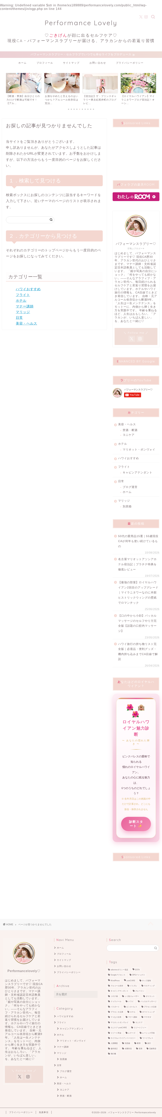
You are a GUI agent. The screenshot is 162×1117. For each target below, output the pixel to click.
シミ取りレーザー (132, 996)
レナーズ (131, 1033)
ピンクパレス (131, 1007)
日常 (19, 318)
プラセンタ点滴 (117, 1012)
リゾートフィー (140, 1028)
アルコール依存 (117, 986)
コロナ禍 (114, 996)
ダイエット (150, 996)
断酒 (138, 1043)
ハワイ (131, 1002)
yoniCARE (131, 981)
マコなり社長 (116, 1017)
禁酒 (140, 1049)
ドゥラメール (116, 1002)
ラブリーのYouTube (136, 380)
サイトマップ (71, 62)
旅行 (149, 1043)
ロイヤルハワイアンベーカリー (123, 1038)
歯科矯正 (114, 1049)
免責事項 (43, 1112)
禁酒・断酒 (130, 430)
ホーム (22, 62)
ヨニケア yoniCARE (119, 1028)
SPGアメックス (138, 975)
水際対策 (128, 1049)
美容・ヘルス (26, 323)
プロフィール (45, 62)
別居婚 (127, 506)
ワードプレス (147, 1038)
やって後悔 (146, 981)
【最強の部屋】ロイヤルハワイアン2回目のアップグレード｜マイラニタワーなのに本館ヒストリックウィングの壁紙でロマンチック (138, 592)
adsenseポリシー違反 (119, 970)
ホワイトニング (148, 1012)
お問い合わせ (97, 62)
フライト (23, 295)
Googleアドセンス (118, 975)
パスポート (115, 1007)
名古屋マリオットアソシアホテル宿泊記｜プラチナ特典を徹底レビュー (137, 564)
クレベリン (139, 991)
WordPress (115, 981)
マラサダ (147, 1017)
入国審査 (114, 1043)
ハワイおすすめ (28, 289)
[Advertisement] (136, 150)
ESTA (137, 970)
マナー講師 (25, 306)
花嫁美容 (152, 1049)
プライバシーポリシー (130, 62)
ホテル (21, 301)
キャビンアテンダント (137, 472)
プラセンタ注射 (150, 1007)
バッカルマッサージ (148, 1002)
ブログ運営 (130, 487)
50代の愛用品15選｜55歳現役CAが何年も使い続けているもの (138, 541)
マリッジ (23, 312)
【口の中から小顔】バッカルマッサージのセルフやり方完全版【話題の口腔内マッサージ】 (137, 623)
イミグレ (133, 986)
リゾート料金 (116, 1033)
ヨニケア (129, 434)
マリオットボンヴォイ (119, 1022)
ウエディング (149, 986)
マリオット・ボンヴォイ (139, 449)
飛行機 (113, 1054)
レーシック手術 (148, 1033)
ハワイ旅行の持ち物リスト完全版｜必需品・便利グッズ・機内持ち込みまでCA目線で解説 (138, 652)
